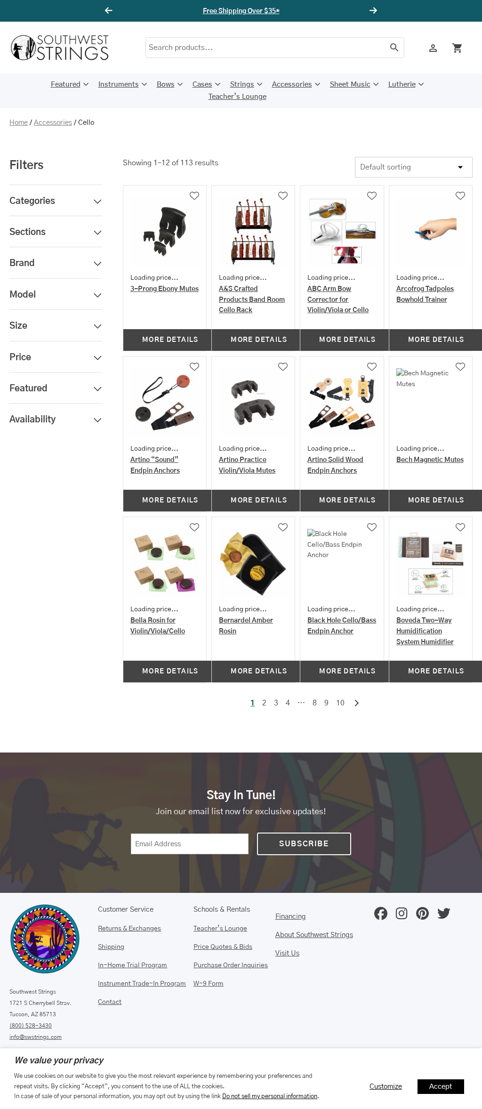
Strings (242, 84)
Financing (290, 916)
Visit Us (287, 953)
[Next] (372, 10)
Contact (109, 1002)
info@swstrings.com (35, 1037)
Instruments (118, 84)
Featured (65, 84)
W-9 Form (208, 983)
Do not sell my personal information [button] (269, 1096)
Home (18, 122)
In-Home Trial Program (132, 965)
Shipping (111, 947)
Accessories (292, 84)
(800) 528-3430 (30, 1025)
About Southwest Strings (314, 935)
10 (340, 703)
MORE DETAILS (170, 340)
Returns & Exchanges (129, 928)
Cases (202, 84)
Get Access (269, 11)
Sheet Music (350, 84)
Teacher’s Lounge (237, 96)
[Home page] (65, 47)
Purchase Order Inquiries (230, 965)
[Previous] (110, 10)
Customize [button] (386, 1086)
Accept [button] (440, 1086)
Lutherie (402, 84)
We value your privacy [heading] (58, 1061)
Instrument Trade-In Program (142, 983)
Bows (166, 84)
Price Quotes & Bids (222, 947)
